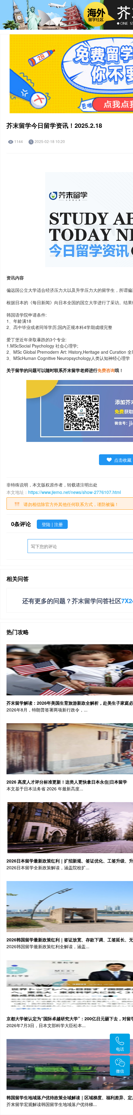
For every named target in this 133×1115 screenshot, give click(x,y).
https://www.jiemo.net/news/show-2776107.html (74, 492)
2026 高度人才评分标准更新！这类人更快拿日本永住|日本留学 (66, 782)
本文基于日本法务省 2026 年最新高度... (44, 788)
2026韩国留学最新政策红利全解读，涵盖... (47, 946)
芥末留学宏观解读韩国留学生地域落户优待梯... (51, 1104)
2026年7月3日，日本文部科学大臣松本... (46, 1025)
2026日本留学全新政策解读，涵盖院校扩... (47, 867)
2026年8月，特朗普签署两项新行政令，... (47, 710)
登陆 (47, 524)
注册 (58, 524)
